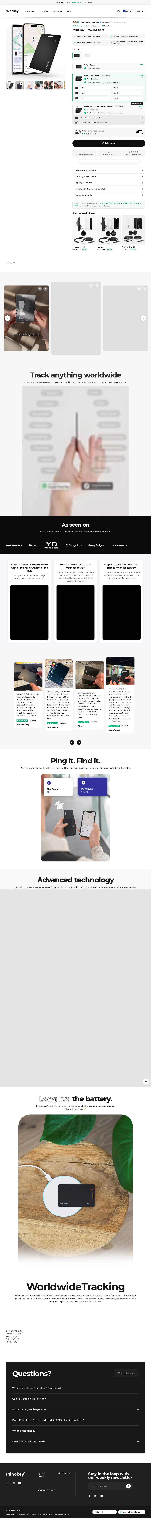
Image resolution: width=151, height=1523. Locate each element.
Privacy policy (20, 1514)
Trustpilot (10, 263)
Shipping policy (43, 1514)
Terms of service (31, 1514)
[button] (92, 26)
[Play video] (75, 988)
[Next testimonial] (79, 742)
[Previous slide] (7, 318)
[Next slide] (143, 318)
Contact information (64, 1514)
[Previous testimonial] (72, 742)
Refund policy (10, 1514)
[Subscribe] (128, 1486)
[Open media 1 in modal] (35, 50)
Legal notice (53, 1514)
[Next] (59, 50)
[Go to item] (10, 85)
